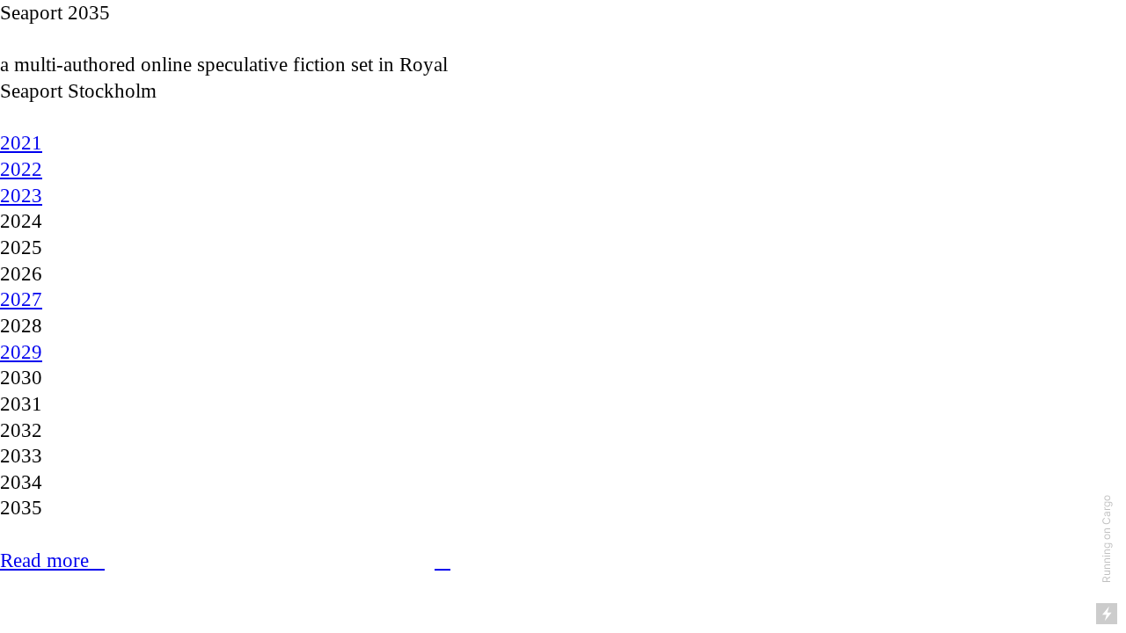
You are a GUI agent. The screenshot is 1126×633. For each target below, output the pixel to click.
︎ (442, 560)
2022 (21, 169)
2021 (21, 143)
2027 (21, 299)
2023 (21, 196)
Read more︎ (52, 560)
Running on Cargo (1106, 539)
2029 (21, 352)
